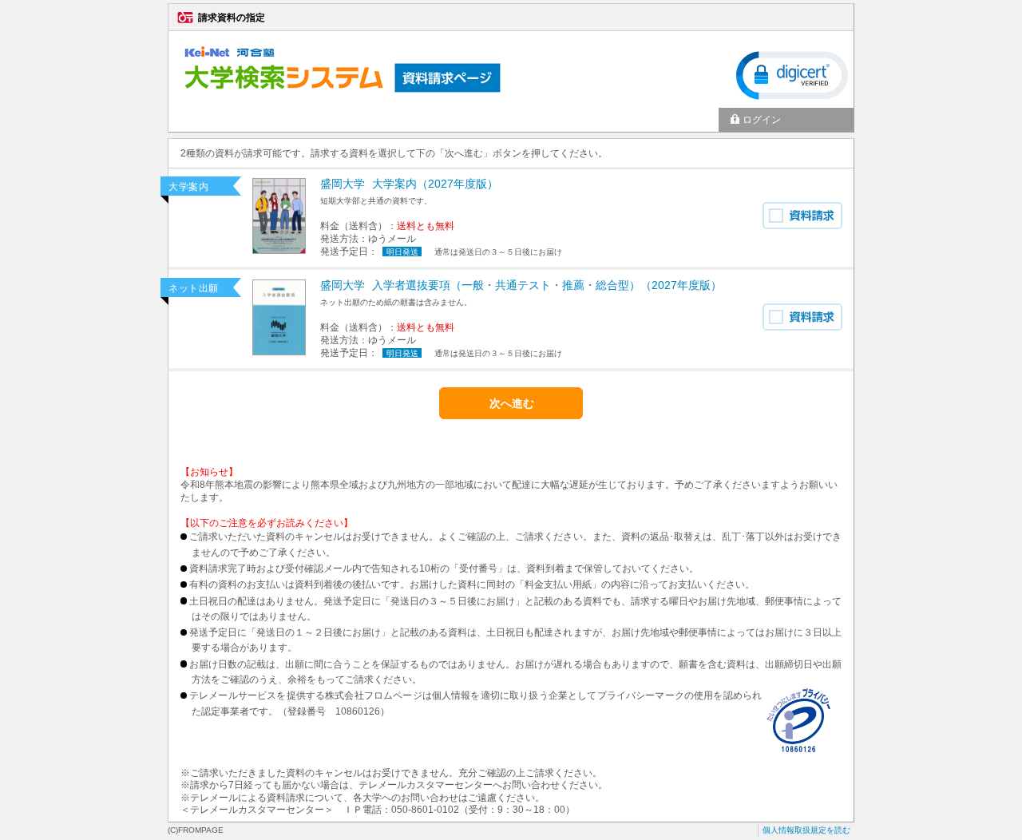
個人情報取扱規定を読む (806, 830)
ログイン (762, 119)
